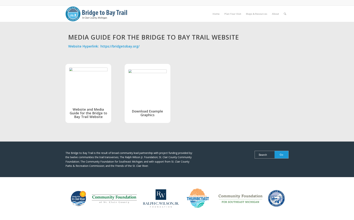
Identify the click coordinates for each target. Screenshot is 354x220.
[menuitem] (216, 14)
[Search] (285, 14)
